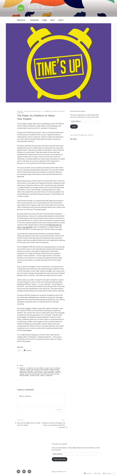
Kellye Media (40, 7)
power (22, 374)
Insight (44, 20)
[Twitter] (24, 471)
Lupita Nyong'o (50, 371)
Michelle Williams (35, 372)
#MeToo (23, 368)
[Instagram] (29, 471)
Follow (74, 126)
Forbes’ (28, 308)
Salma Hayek (34, 375)
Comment (59, 409)
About (53, 20)
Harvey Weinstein (32, 369)
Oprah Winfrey (48, 372)
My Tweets (73, 139)
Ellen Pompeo (40, 368)
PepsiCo (58, 372)
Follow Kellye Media (77, 111)
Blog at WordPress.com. (59, 471)
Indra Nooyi (54, 369)
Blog (21, 365)
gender (22, 369)
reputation (45, 374)
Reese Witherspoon (32, 374)
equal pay (49, 368)
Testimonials (34, 20)
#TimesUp (30, 368)
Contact (60, 20)
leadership (39, 371)
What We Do (21, 20)
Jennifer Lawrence (27, 371)
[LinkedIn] (18, 471)
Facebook (56, 368)
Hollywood (44, 369)
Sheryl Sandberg (46, 375)
